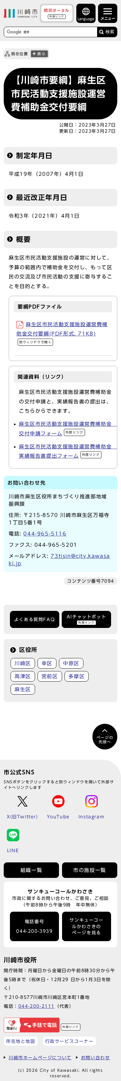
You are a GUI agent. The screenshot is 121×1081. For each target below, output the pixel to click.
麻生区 (23, 689)
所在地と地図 (20, 1041)
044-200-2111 (36, 1006)
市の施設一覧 (89, 870)
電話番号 (34, 926)
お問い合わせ (95, 1057)
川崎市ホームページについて (40, 1057)
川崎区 (23, 663)
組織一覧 (31, 870)
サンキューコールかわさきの (86, 926)
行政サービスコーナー (69, 1041)
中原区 (71, 663)
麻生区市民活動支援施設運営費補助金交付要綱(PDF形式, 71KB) (62, 333)
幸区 (47, 663)
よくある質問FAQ (34, 619)
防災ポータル (56, 13)
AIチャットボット (86, 619)
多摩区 (77, 676)
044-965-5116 (44, 533)
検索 (109, 31)
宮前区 (50, 676)
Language (86, 18)
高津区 (23, 676)
